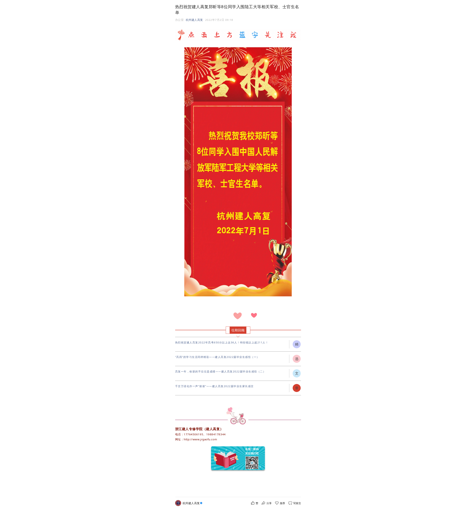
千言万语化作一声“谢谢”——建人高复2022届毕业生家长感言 (214, 386)
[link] (193, 503)
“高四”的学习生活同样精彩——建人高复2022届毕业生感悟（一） (217, 357)
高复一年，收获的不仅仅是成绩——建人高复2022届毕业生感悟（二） (220, 371)
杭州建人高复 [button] (194, 20)
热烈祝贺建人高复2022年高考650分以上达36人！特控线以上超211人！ (221, 342)
